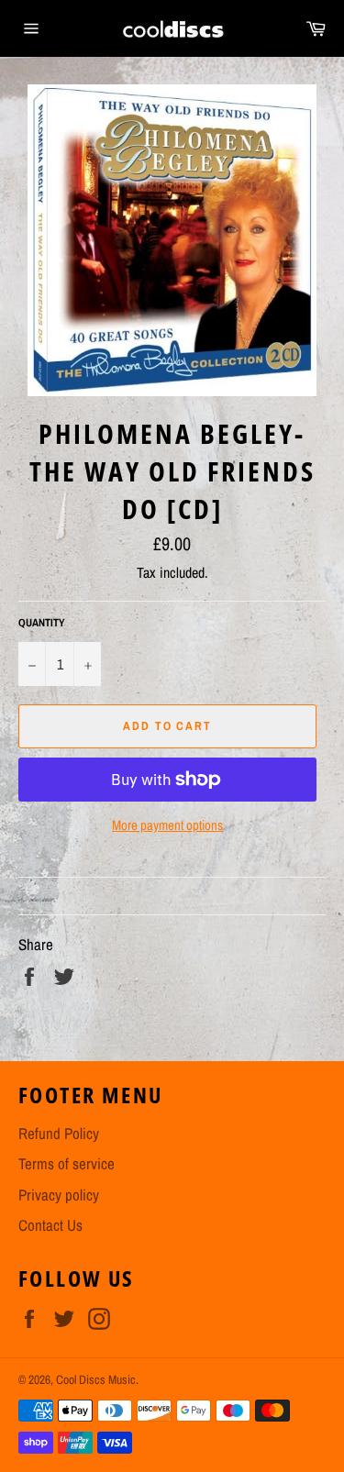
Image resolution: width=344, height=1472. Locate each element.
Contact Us (50, 1224)
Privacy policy (58, 1194)
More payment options (167, 825)
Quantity (41, 622)
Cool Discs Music (96, 1379)
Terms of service (66, 1163)
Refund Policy (58, 1133)
